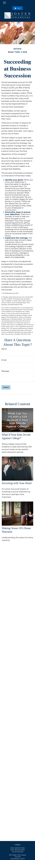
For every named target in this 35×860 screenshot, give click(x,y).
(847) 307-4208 (20, 850)
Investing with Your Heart (17, 483)
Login (18, 8)
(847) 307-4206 (19, 848)
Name (4, 349)
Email (3, 360)
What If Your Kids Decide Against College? (16, 436)
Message (5, 371)
